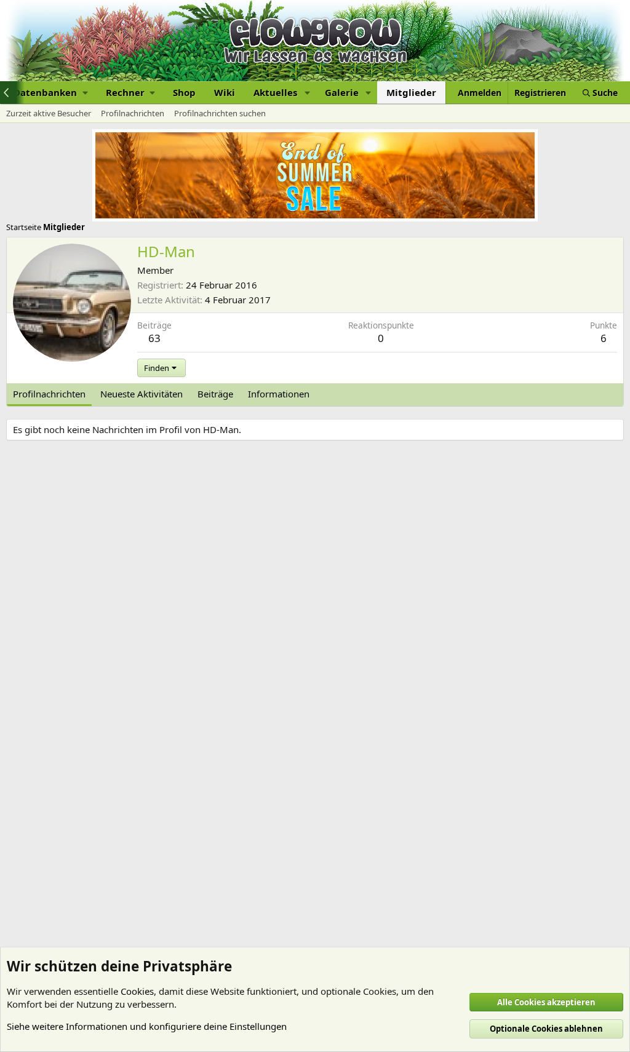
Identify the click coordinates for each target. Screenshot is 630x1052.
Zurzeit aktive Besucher (48, 113)
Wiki (224, 92)
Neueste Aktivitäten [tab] (141, 394)
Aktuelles (275, 92)
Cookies (137, 991)
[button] (50, 92)
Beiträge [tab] (215, 394)
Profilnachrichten (132, 113)
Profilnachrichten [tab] (49, 394)
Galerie (342, 92)
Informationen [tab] (278, 394)
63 (154, 338)
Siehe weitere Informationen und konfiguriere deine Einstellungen (147, 1026)
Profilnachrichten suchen (220, 113)
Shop (184, 92)
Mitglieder (411, 92)
